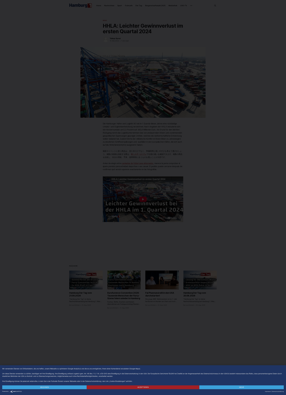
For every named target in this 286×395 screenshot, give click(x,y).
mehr (241, 387)
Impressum (268, 391)
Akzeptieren (143, 387)
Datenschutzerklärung (278, 391)
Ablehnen (44, 387)
